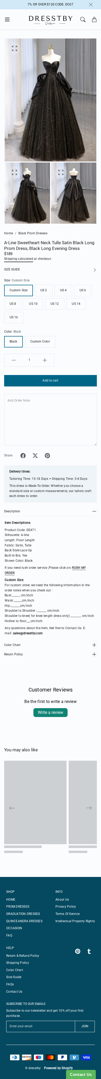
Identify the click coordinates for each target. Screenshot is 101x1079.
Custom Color (40, 341)
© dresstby (33, 1068)
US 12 (55, 304)
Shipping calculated (18, 259)
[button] (8, 19)
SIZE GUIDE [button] (12, 269)
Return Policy (13, 654)
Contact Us (14, 991)
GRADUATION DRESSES (23, 914)
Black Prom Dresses (32, 233)
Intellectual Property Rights (75, 921)
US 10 (33, 304)
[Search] (83, 19)
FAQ (9, 935)
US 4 (63, 290)
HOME (10, 899)
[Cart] (94, 19)
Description (12, 511)
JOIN (84, 1026)
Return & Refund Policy (22, 956)
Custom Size (18, 290)
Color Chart (12, 645)
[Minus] (13, 360)
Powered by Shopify (58, 1068)
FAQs (10, 984)
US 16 (14, 317)
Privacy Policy (65, 906)
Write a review (50, 712)
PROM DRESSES (17, 906)
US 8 (13, 304)
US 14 (76, 304)
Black (13, 341)
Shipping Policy (17, 963)
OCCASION (14, 928)
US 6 (83, 290)
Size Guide (13, 977)
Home (8, 233)
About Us (62, 899)
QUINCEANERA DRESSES (24, 921)
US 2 (43, 290)
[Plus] (44, 360)
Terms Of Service (67, 914)
